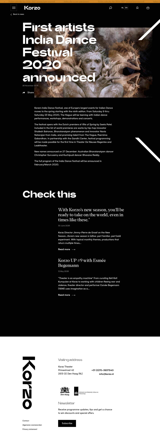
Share (31, 93)
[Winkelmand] (147, 7)
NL (123, 8)
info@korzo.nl (106, 373)
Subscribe (67, 423)
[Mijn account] (137, 8)
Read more (64, 249)
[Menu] (14, 8)
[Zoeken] (111, 8)
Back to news (18, 14)
